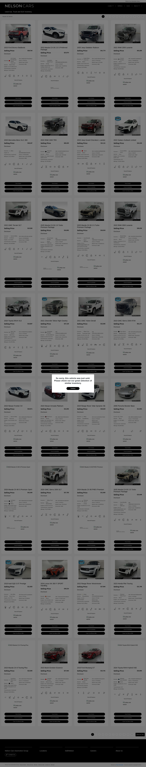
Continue (73, 388)
